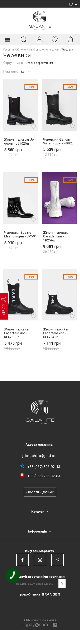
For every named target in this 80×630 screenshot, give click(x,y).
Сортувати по (13, 63)
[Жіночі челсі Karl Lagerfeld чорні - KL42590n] (20, 294)
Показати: (10, 71)
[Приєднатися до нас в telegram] (57, 560)
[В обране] (34, 126)
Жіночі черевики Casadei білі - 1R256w (56, 236)
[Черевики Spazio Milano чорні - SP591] (20, 198)
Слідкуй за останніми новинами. (40, 576)
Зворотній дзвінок (40, 492)
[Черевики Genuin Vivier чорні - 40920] (59, 105)
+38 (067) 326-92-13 (44, 467)
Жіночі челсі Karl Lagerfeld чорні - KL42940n (56, 333)
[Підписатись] (62, 583)
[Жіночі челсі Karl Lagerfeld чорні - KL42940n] (59, 294)
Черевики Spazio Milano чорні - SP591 (20, 234)
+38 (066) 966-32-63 (44, 476)
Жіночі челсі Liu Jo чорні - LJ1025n (19, 141)
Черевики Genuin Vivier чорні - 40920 (58, 141)
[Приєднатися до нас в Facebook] (22, 560)
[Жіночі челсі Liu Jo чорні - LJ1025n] (20, 105)
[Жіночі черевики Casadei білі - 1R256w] (59, 198)
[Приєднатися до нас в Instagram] (40, 560)
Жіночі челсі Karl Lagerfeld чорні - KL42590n (17, 333)
